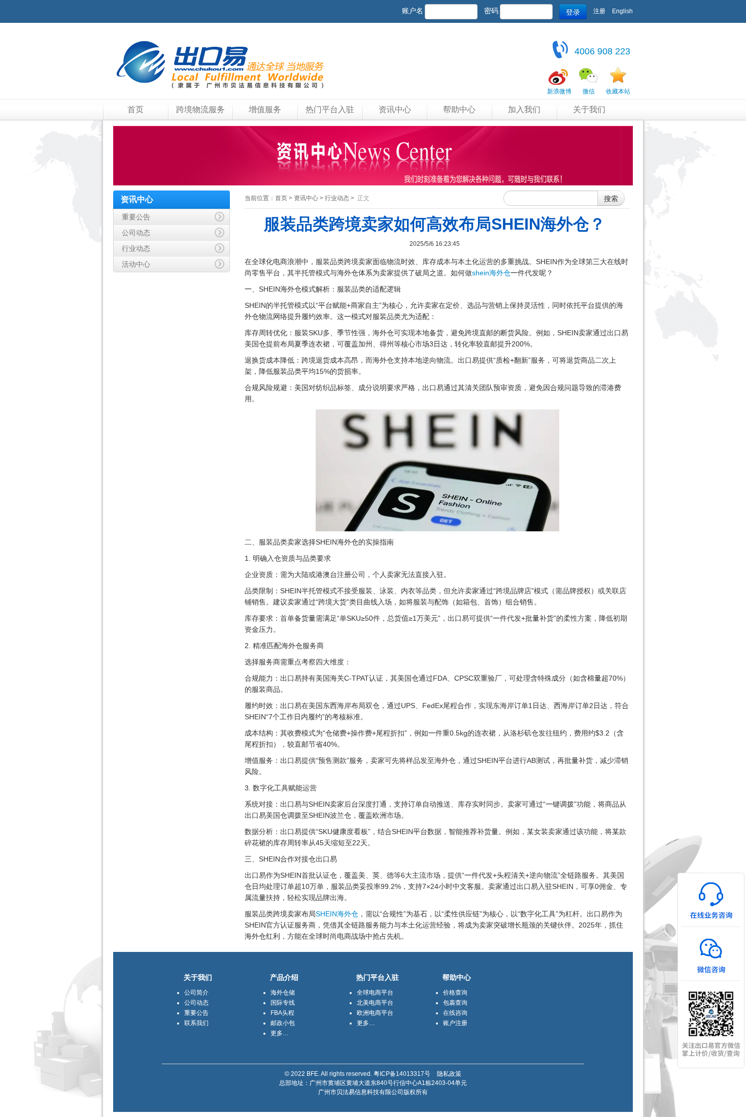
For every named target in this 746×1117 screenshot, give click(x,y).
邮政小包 (282, 1023)
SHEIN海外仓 (337, 914)
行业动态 (337, 198)
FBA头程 (282, 1012)
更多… (279, 1033)
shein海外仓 (491, 273)
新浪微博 (559, 91)
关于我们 (589, 109)
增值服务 (265, 109)
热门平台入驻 (330, 109)
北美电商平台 (375, 1002)
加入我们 (524, 109)
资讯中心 (395, 109)
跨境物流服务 (200, 109)
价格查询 (455, 992)
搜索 (611, 198)
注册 (599, 11)
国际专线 (282, 1002)
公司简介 (196, 992)
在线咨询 (455, 1012)
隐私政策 (449, 1073)
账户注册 (455, 1023)
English (622, 11)
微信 (589, 91)
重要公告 (196, 1012)
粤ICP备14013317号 (402, 1073)
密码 (491, 11)
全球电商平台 (375, 992)
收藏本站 (618, 91)
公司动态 (196, 1002)
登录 (573, 12)
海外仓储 (282, 992)
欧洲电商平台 (375, 1012)
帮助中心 (459, 109)
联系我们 (196, 1023)
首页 (135, 109)
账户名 (412, 11)
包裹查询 (455, 1002)
